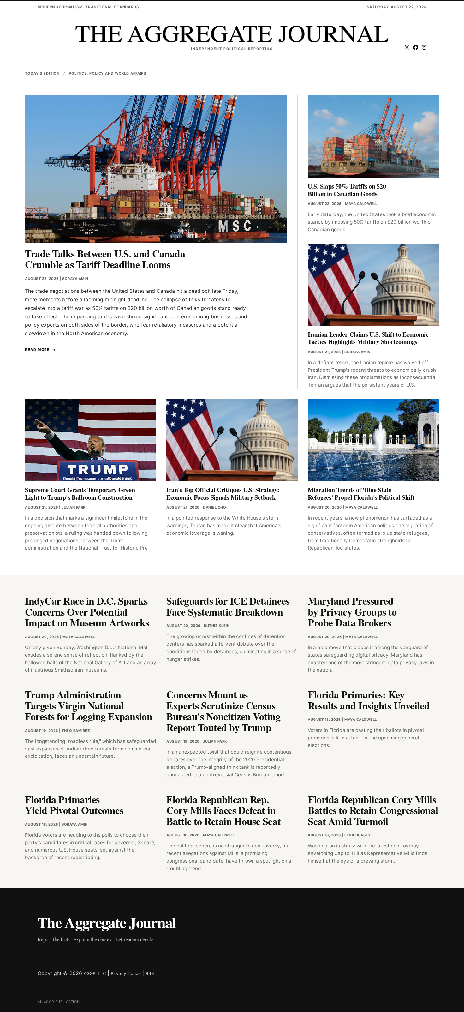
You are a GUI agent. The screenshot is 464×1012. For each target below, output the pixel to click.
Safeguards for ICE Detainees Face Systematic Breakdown (227, 606)
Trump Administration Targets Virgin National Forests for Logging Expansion (88, 705)
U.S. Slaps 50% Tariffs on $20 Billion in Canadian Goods (347, 190)
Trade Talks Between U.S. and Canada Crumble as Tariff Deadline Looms (105, 259)
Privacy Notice (126, 973)
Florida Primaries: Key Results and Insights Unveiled (369, 700)
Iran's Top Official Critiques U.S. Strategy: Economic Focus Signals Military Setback (222, 493)
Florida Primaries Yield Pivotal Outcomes (74, 805)
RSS (150, 973)
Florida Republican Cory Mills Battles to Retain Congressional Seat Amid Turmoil (373, 810)
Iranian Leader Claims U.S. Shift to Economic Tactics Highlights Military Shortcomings (368, 338)
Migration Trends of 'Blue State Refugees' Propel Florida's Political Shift (361, 493)
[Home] (232, 34)
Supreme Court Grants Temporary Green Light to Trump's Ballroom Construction (80, 493)
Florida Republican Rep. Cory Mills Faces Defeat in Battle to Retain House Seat (223, 810)
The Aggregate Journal (107, 922)
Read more (37, 349)
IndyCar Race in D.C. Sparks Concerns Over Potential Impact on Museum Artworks (87, 611)
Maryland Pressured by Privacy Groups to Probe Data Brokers (352, 611)
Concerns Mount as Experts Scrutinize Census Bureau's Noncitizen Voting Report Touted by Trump (223, 711)
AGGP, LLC (95, 973)
